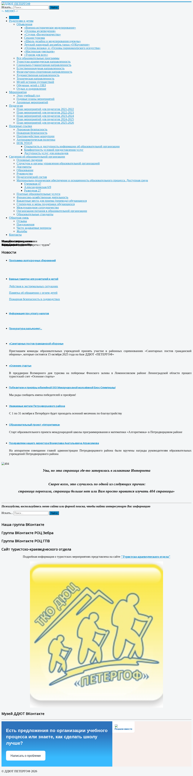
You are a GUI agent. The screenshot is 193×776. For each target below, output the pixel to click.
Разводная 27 (32, 190)
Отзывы (22, 221)
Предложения (25, 224)
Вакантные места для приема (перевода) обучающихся (52, 200)
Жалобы (22, 231)
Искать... (7, 7)
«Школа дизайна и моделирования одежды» (52, 41)
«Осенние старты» (20, 365)
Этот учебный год (28, 95)
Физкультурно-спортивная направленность (44, 71)
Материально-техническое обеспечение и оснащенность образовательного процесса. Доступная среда (82, 180)
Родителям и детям (21, 20)
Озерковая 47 (32, 183)
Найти (54, 7)
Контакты (15, 234)
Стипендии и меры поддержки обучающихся (46, 204)
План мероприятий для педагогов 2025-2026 (45, 122)
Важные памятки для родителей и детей (33, 279)
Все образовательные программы (38, 58)
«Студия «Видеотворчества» (42, 34)
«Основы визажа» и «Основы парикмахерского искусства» (62, 48)
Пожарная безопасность (32, 132)
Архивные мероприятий (32, 102)
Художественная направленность (38, 75)
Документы (24, 166)
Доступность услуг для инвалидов (46, 153)
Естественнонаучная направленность (40, 68)
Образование (25, 170)
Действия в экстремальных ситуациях (33, 286)
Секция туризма (34, 37)
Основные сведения (29, 160)
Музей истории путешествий (35, 82)
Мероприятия (18, 92)
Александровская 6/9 (37, 187)
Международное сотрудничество (38, 207)
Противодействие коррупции (35, 136)
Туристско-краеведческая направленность (43, 61)
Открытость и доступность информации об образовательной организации (72, 146)
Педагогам (16, 105)
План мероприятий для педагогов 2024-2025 (45, 119)
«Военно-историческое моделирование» (50, 27)
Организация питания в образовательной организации (52, 210)
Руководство (25, 173)
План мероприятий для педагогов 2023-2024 (45, 115)
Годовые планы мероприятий (35, 98)
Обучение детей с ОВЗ (31, 85)
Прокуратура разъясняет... (25, 328)
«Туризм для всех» (36, 54)
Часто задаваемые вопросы (34, 227)
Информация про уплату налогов (29, 313)
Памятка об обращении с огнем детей (33, 292)
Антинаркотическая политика (36, 139)
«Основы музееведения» (40, 31)
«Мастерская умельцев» (39, 51)
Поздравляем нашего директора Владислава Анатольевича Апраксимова (54, 443)
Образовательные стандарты (35, 214)
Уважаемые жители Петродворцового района (37, 406)
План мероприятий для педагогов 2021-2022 (45, 109)
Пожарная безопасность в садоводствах (34, 299)
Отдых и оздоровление (31, 88)
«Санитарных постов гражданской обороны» (36, 343)
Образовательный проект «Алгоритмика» (34, 424)
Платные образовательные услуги (38, 194)
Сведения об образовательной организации (37, 156)
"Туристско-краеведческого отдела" (145, 556)
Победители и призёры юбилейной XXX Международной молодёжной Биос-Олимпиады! (62, 387)
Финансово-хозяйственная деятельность (42, 197)
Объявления (24, 24)
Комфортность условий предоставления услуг (53, 149)
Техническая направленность (35, 78)
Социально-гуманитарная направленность (44, 65)
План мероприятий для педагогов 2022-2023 (45, 112)
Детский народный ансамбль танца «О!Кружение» (57, 44)
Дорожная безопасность (32, 129)
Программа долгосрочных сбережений (32, 260)
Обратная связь (19, 217)
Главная (14, 17)
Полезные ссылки (20, 126)
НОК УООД (24, 143)
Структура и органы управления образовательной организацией (58, 163)
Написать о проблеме (26, 755)
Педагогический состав (32, 177)
